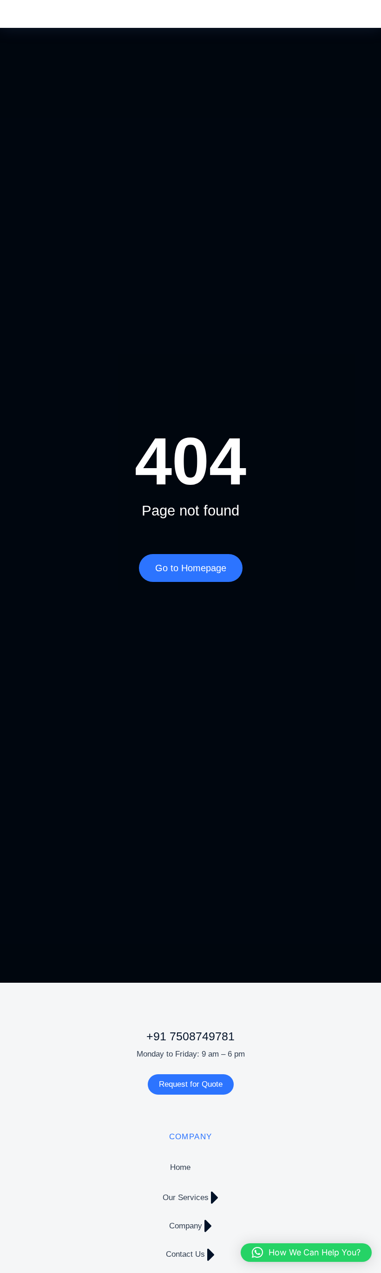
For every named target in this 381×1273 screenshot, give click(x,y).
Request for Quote (191, 1084)
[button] (306, 1252)
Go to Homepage (190, 568)
